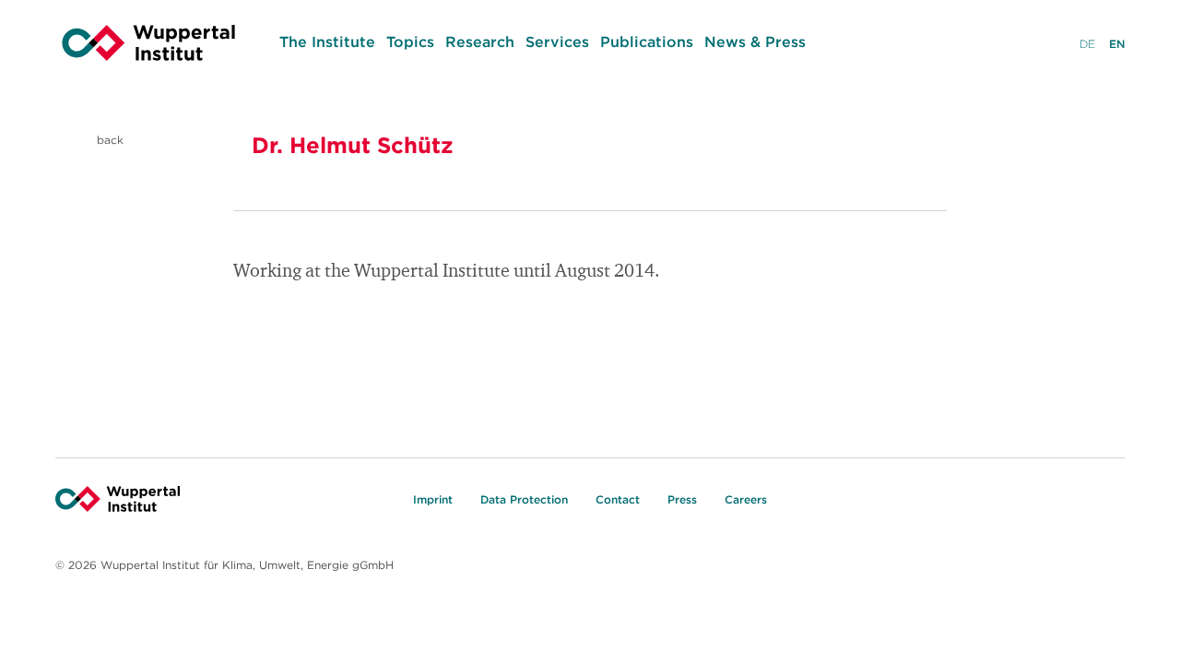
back (108, 140)
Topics (410, 41)
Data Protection (524, 499)
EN (1117, 44)
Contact (618, 499)
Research (479, 41)
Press (682, 499)
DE (1087, 44)
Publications (646, 41)
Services (557, 41)
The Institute (327, 41)
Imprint (433, 499)
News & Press (755, 41)
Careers (746, 499)
